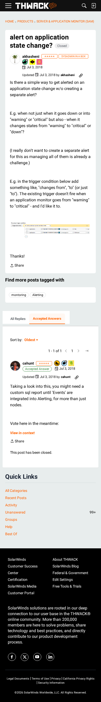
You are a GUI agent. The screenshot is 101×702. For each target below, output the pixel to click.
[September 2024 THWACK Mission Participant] (40, 62)
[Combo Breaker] (57, 363)
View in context (22, 433)
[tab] (18, 319)
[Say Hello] (71, 363)
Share (17, 266)
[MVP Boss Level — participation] (33, 62)
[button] (15, 59)
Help (8, 527)
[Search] (84, 5)
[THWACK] (36, 6)
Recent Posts (15, 498)
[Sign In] (93, 5)
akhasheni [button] (30, 56)
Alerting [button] (37, 295)
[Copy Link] (81, 75)
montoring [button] (18, 295)
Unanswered (50, 512)
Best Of (11, 534)
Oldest (30, 340)
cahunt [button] (28, 363)
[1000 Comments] (64, 363)
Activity (11, 505)
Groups (11, 519)
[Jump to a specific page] (87, 351)
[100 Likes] (25, 62)
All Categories (16, 491)
